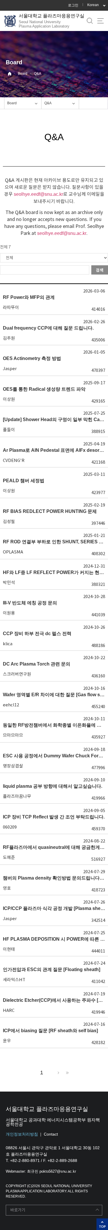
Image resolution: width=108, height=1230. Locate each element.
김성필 (9, 521)
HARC (8, 1010)
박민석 (9, 582)
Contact (51, 1134)
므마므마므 (13, 735)
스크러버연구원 (17, 674)
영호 (7, 888)
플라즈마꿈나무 (17, 796)
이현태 (9, 949)
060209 (10, 827)
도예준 (9, 857)
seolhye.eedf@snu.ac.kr (38, 194)
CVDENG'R (13, 460)
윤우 (7, 1040)
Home (9, 74)
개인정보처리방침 (22, 1134)
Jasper (10, 368)
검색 (99, 270)
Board (22, 74)
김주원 (9, 338)
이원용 (9, 613)
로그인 (73, 5)
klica (7, 643)
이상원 (9, 399)
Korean (93, 5)
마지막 (66, 1072)
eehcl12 (11, 705)
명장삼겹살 (13, 766)
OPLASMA (13, 552)
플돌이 (9, 429)
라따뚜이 (11, 307)
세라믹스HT (14, 979)
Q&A (37, 74)
